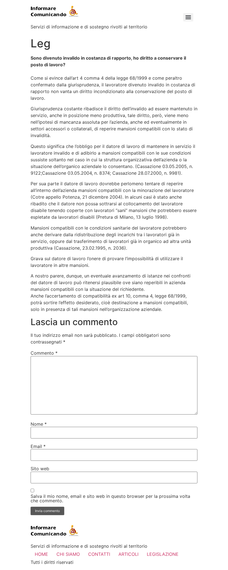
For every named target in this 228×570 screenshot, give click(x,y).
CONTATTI (99, 554)
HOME (41, 554)
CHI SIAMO (68, 554)
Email (38, 446)
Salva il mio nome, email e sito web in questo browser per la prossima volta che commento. (110, 498)
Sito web (40, 468)
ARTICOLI (128, 554)
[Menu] (188, 17)
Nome (39, 424)
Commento (44, 353)
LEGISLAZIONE (163, 554)
